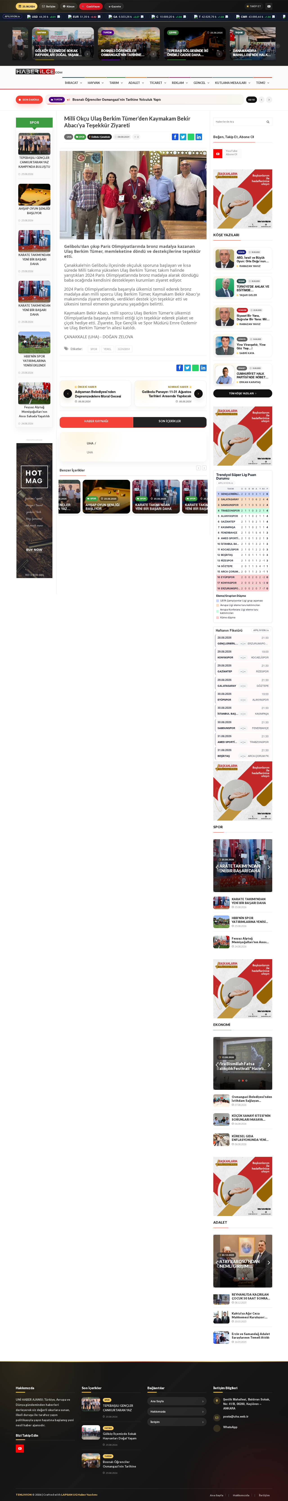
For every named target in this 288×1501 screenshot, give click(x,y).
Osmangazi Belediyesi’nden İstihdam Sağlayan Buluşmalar (252, 1098)
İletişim (50, 6)
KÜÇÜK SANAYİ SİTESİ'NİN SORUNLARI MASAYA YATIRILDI (251, 1117)
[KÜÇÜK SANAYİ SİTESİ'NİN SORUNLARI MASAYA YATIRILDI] (221, 1119)
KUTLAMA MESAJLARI (230, 83)
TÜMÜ (260, 83)
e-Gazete (115, 6)
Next (269, 865)
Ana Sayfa (157, 1401)
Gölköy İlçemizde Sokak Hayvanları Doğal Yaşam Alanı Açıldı (119, 1438)
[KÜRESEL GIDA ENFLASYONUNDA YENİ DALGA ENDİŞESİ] (221, 1139)
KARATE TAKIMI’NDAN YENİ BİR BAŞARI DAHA (34, 259)
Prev (216, 865)
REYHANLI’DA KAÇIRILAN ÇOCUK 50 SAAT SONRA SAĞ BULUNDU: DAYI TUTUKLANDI (250, 1296)
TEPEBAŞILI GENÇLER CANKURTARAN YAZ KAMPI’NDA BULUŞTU (34, 162)
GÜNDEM (124, 349)
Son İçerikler (170, 421)
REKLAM (178, 83)
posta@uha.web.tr (235, 1416)
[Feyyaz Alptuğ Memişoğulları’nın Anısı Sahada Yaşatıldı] (221, 942)
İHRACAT (71, 83)
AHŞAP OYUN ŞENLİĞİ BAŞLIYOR (34, 211)
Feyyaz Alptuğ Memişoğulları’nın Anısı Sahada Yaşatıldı (34, 411)
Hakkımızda (158, 1411)
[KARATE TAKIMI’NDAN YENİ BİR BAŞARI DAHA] (221, 903)
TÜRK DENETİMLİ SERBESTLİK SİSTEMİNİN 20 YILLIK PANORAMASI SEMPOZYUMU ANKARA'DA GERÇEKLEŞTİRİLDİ (242, 1264)
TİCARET (156, 83)
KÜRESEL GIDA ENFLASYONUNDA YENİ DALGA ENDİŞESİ (249, 1138)
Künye (70, 6)
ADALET (134, 83)
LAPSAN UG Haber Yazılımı (79, 1494)
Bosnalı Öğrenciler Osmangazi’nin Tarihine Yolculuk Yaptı (116, 100)
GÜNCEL (199, 83)
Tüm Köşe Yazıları (241, 393)
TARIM (114, 83)
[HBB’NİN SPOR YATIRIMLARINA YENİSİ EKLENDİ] (221, 921)
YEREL (107, 349)
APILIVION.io (12, 16)
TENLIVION (24, 1494)
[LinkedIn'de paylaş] (199, 137)
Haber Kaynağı (96, 421)
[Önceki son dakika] (261, 99)
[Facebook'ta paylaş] (175, 137)
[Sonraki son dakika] (269, 99)
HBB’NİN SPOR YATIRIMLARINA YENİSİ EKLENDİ (34, 360)
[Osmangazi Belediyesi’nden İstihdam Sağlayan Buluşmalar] (221, 1100)
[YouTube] (269, 6)
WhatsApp (230, 1427)
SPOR (81, 136)
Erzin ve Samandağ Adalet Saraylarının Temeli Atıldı (251, 1335)
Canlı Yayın (93, 6)
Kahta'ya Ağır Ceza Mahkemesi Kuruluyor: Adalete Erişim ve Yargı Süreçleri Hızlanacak (249, 1315)
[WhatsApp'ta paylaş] (191, 137)
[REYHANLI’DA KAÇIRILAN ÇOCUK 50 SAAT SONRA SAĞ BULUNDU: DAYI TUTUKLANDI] (221, 1298)
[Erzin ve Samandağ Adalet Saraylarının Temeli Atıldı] (221, 1337)
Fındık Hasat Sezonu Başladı (243, 1063)
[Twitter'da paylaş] (183, 137)
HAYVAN (94, 83)
